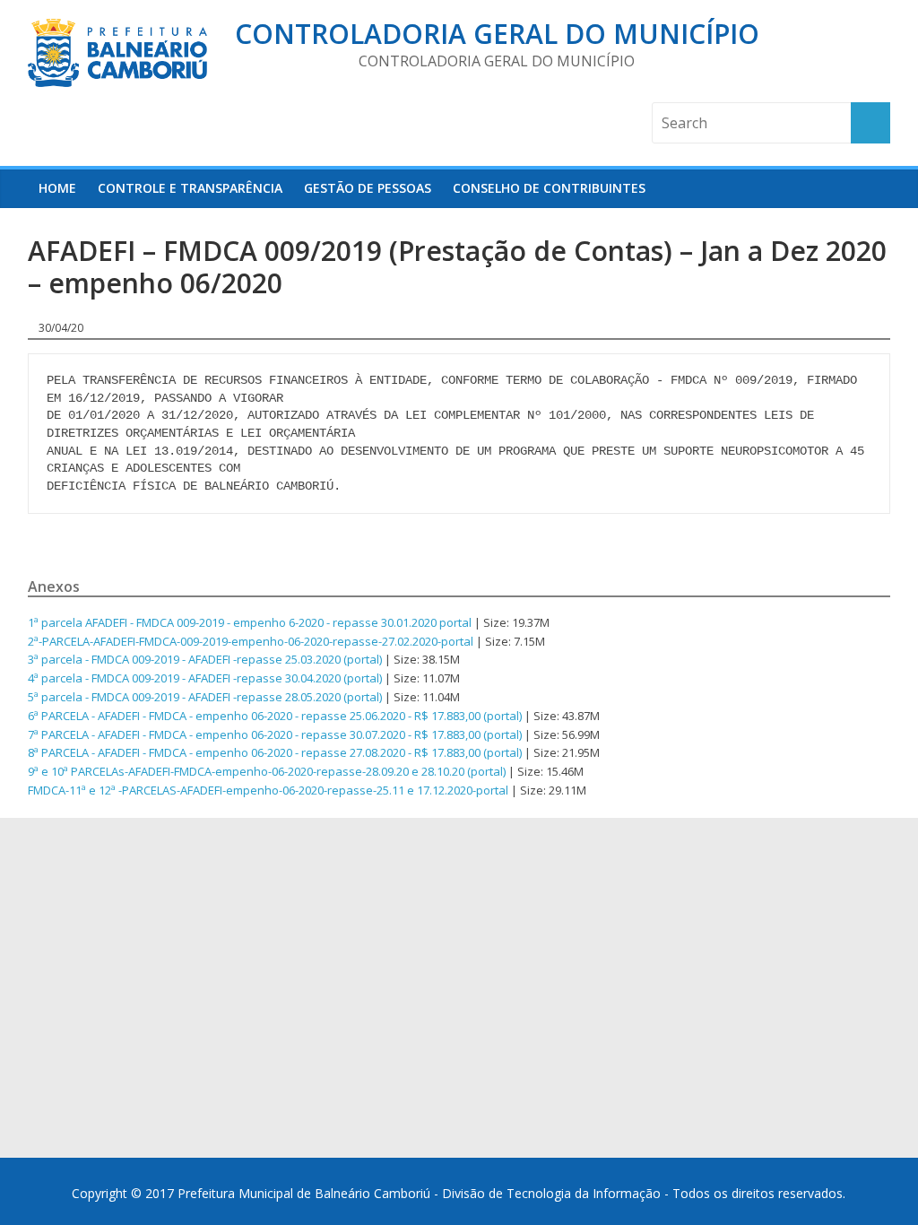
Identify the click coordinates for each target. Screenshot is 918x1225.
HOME (57, 187)
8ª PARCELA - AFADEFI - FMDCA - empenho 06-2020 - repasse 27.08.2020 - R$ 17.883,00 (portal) (275, 752)
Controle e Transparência (190, 187)
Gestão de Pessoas (367, 187)
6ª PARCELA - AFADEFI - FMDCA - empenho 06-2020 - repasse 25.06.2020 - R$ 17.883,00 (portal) (275, 716)
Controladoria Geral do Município (497, 33)
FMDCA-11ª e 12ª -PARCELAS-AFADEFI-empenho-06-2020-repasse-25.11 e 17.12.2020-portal (268, 790)
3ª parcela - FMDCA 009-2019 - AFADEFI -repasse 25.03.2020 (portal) (205, 659)
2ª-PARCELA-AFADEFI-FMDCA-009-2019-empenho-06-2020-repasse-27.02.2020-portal (250, 641)
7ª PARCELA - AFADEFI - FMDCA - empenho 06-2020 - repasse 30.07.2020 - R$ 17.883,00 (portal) (275, 734)
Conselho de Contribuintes (549, 187)
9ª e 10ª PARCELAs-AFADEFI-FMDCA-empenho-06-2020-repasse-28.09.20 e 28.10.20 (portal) (267, 771)
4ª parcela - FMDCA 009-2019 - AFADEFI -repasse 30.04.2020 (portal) (205, 678)
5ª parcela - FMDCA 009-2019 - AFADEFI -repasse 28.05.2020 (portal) (205, 697)
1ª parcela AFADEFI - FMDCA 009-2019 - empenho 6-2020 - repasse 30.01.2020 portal (250, 622)
